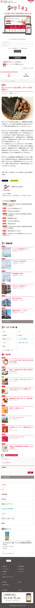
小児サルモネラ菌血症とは (13, 220)
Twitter (20, 589)
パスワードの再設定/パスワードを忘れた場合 (17, 48)
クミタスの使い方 (6, 462)
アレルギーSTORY (22, 339)
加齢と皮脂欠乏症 (11, 223)
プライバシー (21, 571)
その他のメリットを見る (28, 68)
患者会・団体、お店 (23, 342)
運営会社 (5, 582)
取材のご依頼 (6, 584)
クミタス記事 (4, 81)
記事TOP (5, 566)
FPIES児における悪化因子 (13, 211)
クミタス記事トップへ (8, 350)
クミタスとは (6, 569)
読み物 (19, 335)
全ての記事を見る (6, 477)
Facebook (5, 589)
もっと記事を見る (7, 321)
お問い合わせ (21, 569)
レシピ (4, 342)
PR (19, 331)
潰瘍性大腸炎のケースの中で (14, 230)
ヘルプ (4, 574)
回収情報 (5, 335)
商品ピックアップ (7, 339)
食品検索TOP (21, 566)
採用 (20, 582)
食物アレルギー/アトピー (8, 576)
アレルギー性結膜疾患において (14, 208)
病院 (4, 346)
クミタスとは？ (5, 459)
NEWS (4, 331)
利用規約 (5, 571)
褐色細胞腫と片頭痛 (12, 218)
